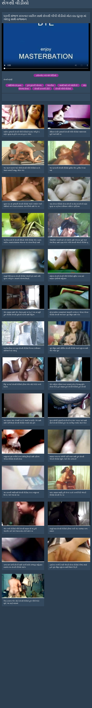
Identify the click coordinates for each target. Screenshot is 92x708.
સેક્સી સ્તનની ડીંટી (42, 89)
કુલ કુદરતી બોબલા (34, 85)
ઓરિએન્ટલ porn (14, 85)
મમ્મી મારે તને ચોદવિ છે (68, 85)
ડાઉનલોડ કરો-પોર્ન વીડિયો (46, 75)
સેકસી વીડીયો (15, 3)
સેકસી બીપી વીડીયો (63, 89)
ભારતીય (50, 85)
